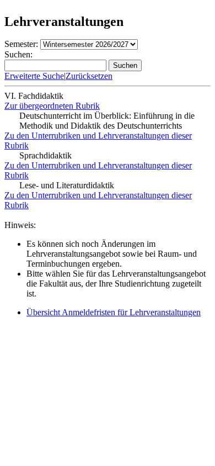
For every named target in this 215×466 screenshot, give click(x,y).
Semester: (21, 44)
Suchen (125, 65)
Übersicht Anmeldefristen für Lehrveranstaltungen (113, 312)
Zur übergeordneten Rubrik (52, 105)
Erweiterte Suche (34, 76)
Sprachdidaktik (45, 155)
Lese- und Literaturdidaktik (66, 185)
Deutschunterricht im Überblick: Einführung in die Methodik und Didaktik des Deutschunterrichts (107, 120)
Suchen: (18, 54)
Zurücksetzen (89, 76)
